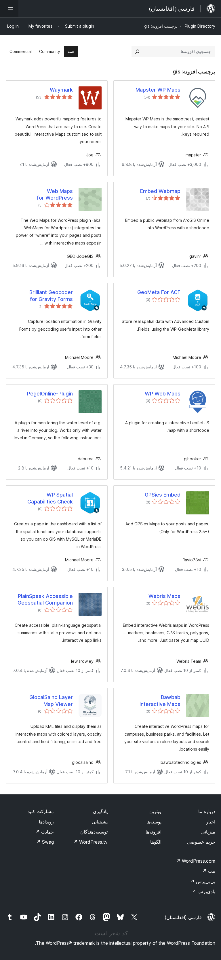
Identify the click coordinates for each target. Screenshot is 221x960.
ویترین (155, 811)
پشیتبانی (100, 822)
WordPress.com (195, 861)
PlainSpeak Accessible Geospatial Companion (45, 599)
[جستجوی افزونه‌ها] (137, 51)
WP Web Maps (162, 394)
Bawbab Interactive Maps (160, 700)
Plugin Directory (200, 26)
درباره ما (206, 811)
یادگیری (100, 811)
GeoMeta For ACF (158, 292)
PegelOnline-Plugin (50, 394)
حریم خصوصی (201, 842)
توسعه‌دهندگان (94, 832)
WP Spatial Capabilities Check (50, 498)
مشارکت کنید (41, 811)
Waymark (61, 90)
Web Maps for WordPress (55, 194)
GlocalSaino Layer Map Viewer (51, 700)
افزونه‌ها (153, 832)
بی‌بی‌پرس (202, 881)
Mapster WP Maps (158, 90)
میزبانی (208, 832)
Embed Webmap (160, 191)
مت (208, 871)
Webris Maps (164, 596)
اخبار (210, 822)
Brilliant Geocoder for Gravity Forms (51, 295)
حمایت (44, 832)
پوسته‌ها (153, 822)
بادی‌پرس (203, 891)
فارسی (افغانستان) (183, 917)
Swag (45, 842)
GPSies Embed (162, 495)
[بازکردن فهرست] (9, 8)
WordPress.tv (90, 842)
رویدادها (46, 822)
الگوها (155, 842)
